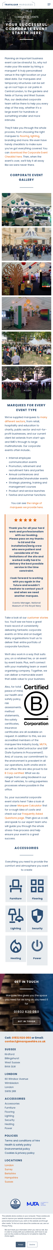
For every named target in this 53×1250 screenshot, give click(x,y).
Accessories (12, 1103)
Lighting (9, 1116)
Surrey (9, 1169)
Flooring (9, 1111)
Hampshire (11, 1177)
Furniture (10, 1107)
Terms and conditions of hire (22, 1140)
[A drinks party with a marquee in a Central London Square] (26, 348)
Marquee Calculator (30, 805)
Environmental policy (17, 1148)
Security (10, 1120)
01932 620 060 (26, 1012)
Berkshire (10, 1173)
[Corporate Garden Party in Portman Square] (26, 383)
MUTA (43, 744)
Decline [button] (32, 1244)
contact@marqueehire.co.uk (25, 1041)
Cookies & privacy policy (20, 1153)
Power (8, 1128)
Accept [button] (20, 1244)
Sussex (9, 1181)
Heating (9, 1124)
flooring (24, 136)
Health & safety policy (18, 1144)
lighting (34, 136)
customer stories (37, 617)
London (9, 1165)
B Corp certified (14, 773)
